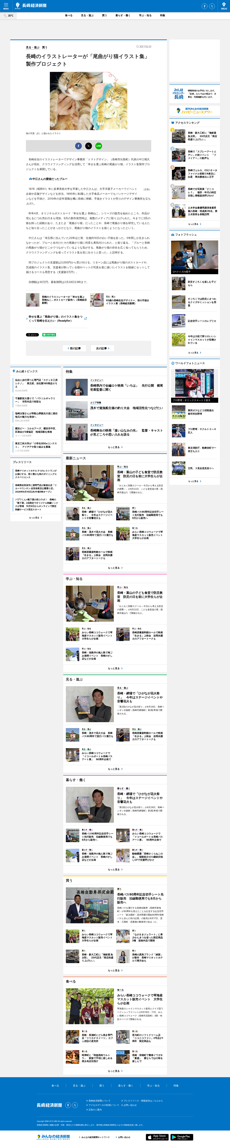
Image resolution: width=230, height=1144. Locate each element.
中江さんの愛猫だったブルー (50, 179)
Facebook (204, 6)
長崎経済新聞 (30, 6)
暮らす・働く (123, 15)
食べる (69, 15)
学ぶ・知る (145, 15)
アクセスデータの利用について (104, 1105)
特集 (162, 15)
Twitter (212, 6)
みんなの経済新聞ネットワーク (53, 1137)
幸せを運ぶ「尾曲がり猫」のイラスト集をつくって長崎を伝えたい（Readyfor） (56, 318)
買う (104, 15)
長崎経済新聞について (99, 1100)
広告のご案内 (95, 1109)
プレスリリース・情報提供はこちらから (143, 1100)
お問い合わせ (130, 1105)
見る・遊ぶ (87, 15)
